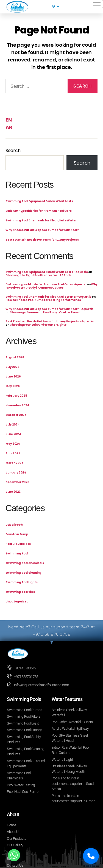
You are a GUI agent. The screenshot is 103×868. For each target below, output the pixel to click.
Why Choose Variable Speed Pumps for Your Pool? (42, 230)
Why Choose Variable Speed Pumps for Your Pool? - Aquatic (49, 309)
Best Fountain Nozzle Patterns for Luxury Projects (42, 240)
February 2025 (16, 396)
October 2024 (16, 415)
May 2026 (12, 386)
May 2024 (12, 444)
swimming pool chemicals (24, 563)
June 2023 (13, 492)
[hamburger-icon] (97, 4)
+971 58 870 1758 (51, 634)
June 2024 (13, 434)
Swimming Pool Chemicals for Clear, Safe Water (41, 220)
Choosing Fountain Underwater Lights (38, 325)
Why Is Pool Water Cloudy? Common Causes (51, 286)
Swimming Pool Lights (21, 582)
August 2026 (14, 357)
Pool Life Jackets (17, 544)
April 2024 (12, 453)
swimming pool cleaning (23, 573)
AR (8, 127)
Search (12, 150)
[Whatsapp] (14, 855)
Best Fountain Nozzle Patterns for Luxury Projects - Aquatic (49, 321)
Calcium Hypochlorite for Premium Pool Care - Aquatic (45, 284)
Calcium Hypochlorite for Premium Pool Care (38, 211)
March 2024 (14, 463)
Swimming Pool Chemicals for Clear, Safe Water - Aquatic (48, 297)
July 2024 (12, 424)
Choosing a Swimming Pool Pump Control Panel (44, 312)
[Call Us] (91, 856)
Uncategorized (17, 601)
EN (8, 119)
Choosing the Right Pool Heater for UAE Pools (38, 275)
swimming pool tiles (20, 592)
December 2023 (17, 482)
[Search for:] (34, 87)
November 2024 (17, 405)
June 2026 (13, 376)
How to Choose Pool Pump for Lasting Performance (43, 300)
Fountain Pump (16, 534)
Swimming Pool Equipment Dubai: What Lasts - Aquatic (46, 272)
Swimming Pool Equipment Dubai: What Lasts (39, 201)
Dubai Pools (14, 525)
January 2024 (15, 472)
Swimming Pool (16, 553)
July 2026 (12, 367)
